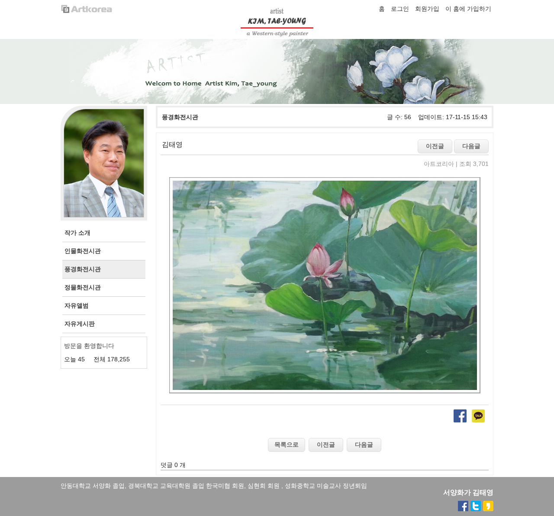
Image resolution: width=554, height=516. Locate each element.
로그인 (400, 8)
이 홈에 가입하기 (468, 8)
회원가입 (427, 8)
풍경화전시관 (180, 117)
